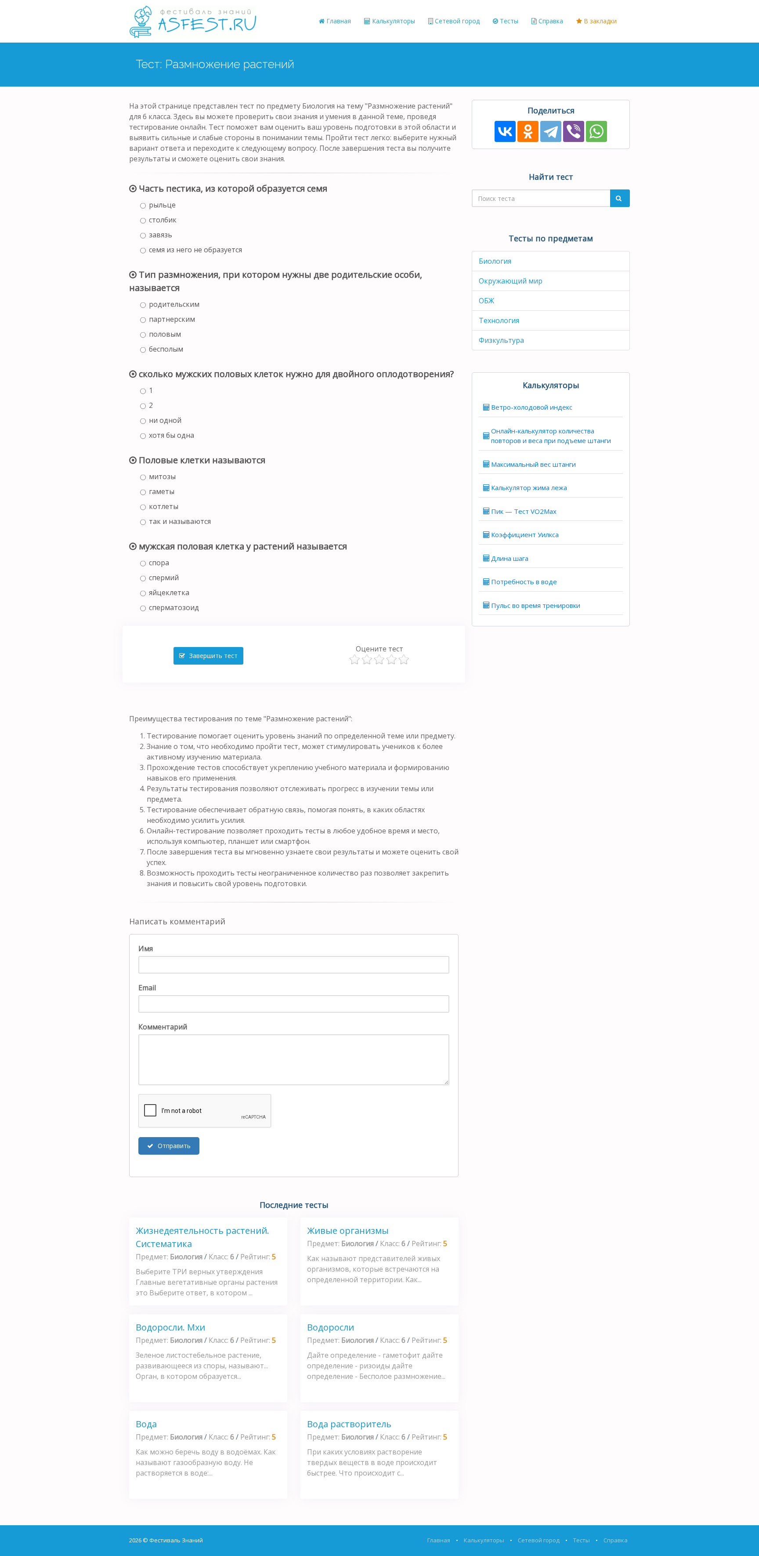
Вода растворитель (349, 1424)
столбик (163, 220)
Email (147, 987)
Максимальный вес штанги (533, 464)
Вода (146, 1424)
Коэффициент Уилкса (525, 534)
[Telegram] (550, 131)
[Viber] (573, 131)
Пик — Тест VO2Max (524, 511)
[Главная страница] (193, 21)
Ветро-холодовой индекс (531, 407)
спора (159, 562)
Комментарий (162, 1027)
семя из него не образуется (195, 249)
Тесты (508, 21)
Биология (495, 261)
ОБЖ (486, 300)
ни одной (165, 420)
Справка (550, 21)
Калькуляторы (392, 21)
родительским (174, 304)
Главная (338, 21)
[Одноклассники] (528, 131)
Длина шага (509, 558)
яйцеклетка (169, 592)
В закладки (599, 21)
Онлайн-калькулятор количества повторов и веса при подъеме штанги (551, 435)
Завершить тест (213, 655)
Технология (499, 320)
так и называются (180, 521)
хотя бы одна (171, 435)
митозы (162, 476)
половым (165, 334)
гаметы (161, 491)
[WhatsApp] (596, 131)
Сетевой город (456, 21)
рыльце (162, 205)
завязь (160, 235)
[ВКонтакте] (505, 131)
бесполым (166, 349)
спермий (164, 577)
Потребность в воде (524, 581)
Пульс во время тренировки (535, 605)
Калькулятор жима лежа (529, 487)
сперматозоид (174, 607)
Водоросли (330, 1327)
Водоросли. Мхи (170, 1327)
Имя (145, 948)
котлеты (163, 506)
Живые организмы (348, 1230)
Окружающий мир (510, 281)
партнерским (172, 319)
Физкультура (501, 340)
